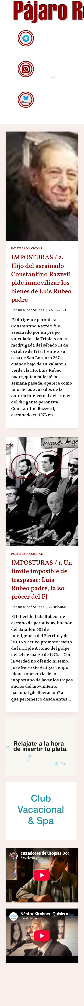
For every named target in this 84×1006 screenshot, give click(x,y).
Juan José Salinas (31, 310)
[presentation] (42, 186)
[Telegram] (26, 38)
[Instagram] (26, 69)
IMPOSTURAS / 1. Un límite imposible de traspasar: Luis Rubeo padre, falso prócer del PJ (41, 580)
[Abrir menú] (53, 76)
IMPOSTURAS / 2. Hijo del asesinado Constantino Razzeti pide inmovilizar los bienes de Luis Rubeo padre (41, 279)
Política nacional (27, 248)
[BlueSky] (26, 100)
